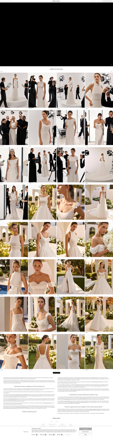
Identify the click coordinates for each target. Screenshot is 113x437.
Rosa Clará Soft (96, 381)
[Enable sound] (111, 65)
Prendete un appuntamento (94, 409)
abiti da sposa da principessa (22, 394)
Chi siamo (97, 1)
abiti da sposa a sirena (35, 395)
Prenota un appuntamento (107, 1)
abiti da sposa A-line (13, 398)
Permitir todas (85, 428)
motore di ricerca (101, 413)
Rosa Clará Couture (78, 384)
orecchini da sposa (83, 398)
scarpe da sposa (67, 401)
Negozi (94, 1)
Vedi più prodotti (56, 372)
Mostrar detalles (67, 434)
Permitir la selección (85, 431)
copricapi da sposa (66, 399)
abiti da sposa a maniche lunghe (22, 407)
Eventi (91, 1)
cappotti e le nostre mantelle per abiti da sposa (78, 402)
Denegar (85, 434)
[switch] (46, 434)
